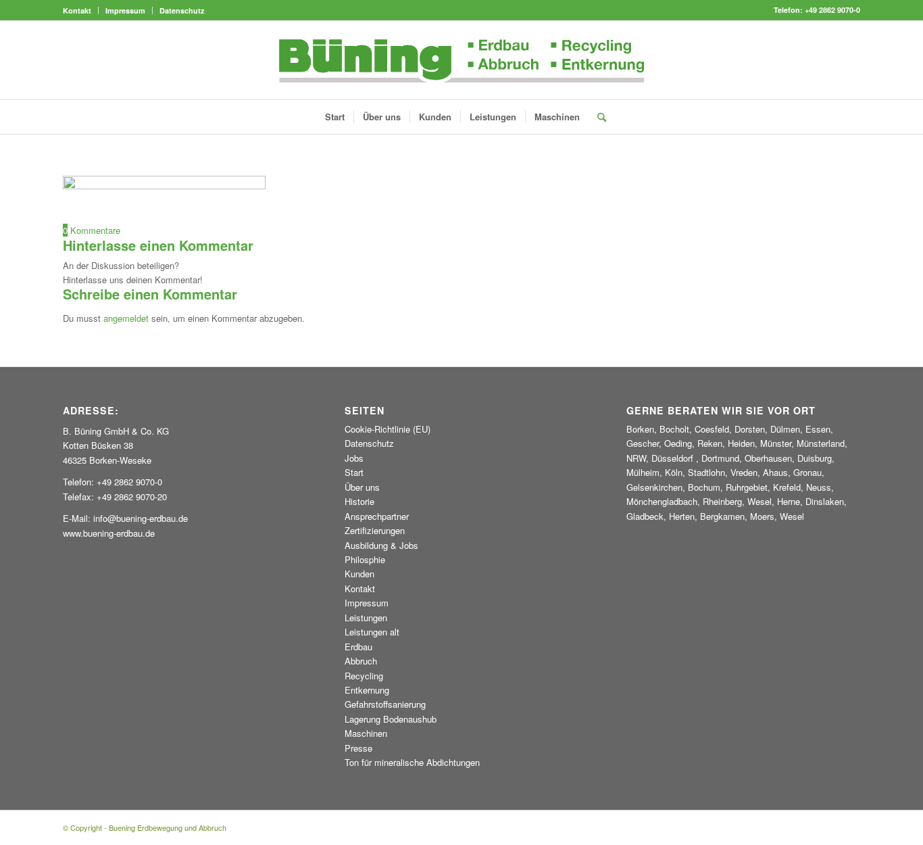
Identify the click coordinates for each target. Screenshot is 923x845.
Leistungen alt (372, 631)
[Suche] (597, 117)
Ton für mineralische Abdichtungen (412, 762)
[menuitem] (81, 10)
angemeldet (126, 318)
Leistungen (366, 617)
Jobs (354, 458)
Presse (358, 748)
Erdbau (358, 646)
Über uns (362, 487)
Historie (359, 501)
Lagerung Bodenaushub (390, 719)
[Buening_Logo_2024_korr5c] (462, 60)
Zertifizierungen (375, 530)
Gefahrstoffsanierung (385, 704)
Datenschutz (182, 10)
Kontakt (77, 10)
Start (354, 472)
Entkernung (367, 689)
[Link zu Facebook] (850, 60)
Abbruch (361, 660)
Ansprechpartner (377, 516)
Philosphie (365, 559)
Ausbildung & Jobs (381, 545)
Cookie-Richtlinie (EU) (387, 428)
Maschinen (366, 733)
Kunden (359, 573)
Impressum (125, 10)
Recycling (364, 675)
